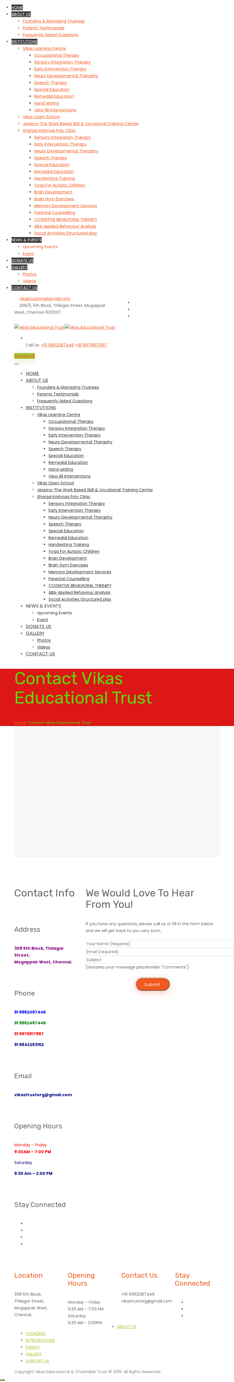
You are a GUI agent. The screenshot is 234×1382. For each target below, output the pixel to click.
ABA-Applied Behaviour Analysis (65, 226)
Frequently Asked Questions (50, 35)
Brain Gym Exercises (54, 199)
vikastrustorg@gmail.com (44, 298)
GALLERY (19, 267)
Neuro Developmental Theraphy (66, 76)
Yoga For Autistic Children (59, 185)
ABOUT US (21, 14)
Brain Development (53, 192)
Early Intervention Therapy (60, 69)
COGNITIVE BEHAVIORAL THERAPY (65, 219)
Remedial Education (54, 96)
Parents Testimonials (43, 28)
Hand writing (46, 103)
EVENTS (33, 1347)
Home (20, 722)
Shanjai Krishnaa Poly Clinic (49, 130)
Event (28, 253)
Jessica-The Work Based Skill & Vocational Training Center (81, 124)
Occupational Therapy (56, 55)
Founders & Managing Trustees (54, 21)
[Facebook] (135, 309)
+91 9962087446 (57, 345)
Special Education (52, 89)
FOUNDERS (36, 1333)
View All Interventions (55, 110)
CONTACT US (24, 288)
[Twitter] (135, 316)
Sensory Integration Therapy (62, 62)
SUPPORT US (37, 1361)
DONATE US (22, 260)
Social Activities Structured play (65, 233)
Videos (29, 281)
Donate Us (24, 356)
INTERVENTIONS (40, 1340)
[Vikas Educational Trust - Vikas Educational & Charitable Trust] (64, 327)
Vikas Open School (41, 117)
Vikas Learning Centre (44, 48)
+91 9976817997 (91, 345)
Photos (30, 274)
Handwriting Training (54, 178)
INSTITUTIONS (24, 41)
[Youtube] (135, 302)
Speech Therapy (50, 82)
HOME (17, 7)
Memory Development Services (65, 206)
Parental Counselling (54, 212)
